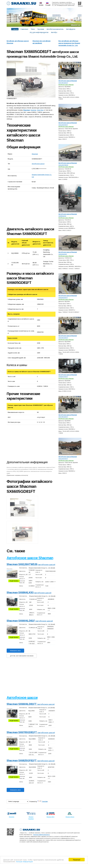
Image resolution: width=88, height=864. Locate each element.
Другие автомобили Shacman (21, 656)
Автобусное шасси (38, 163)
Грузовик (40, 29)
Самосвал (24, 29)
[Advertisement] (31, 209)
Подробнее (13, 581)
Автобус (54, 32)
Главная (15, 29)
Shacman (35, 154)
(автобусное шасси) (31, 565)
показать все (15, 650)
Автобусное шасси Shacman (30, 558)
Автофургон (70, 29)
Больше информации (24, 861)
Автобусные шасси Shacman (66, 84)
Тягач (33, 29)
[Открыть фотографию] (31, 79)
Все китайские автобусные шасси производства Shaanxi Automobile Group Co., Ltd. (69, 43)
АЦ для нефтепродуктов (39, 32)
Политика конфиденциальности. (41, 834)
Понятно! (76, 859)
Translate (45, 801)
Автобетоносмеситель (55, 29)
